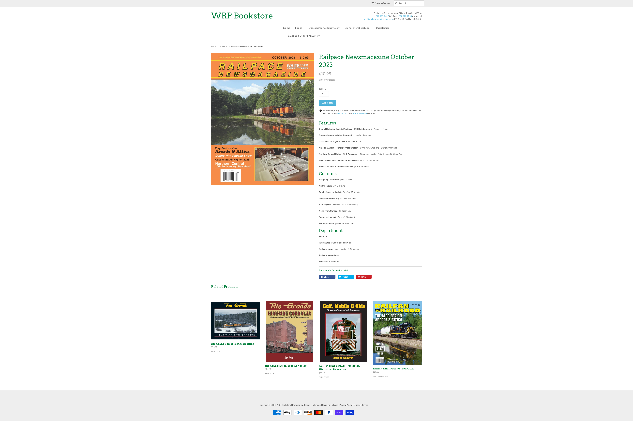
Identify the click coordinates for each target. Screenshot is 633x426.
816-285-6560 (405, 16)
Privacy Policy (345, 405)
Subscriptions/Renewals (323, 28)
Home (286, 28)
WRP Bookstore (242, 16)
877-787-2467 (382, 16)
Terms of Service (360, 405)
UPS (346, 113)
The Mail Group (360, 113)
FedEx (340, 113)
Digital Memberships (357, 28)
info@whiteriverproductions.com (378, 19)
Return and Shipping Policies (325, 405)
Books (298, 28)
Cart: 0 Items (382, 3)
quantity (322, 89)
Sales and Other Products (303, 35)
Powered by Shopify (301, 405)
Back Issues (383, 28)
